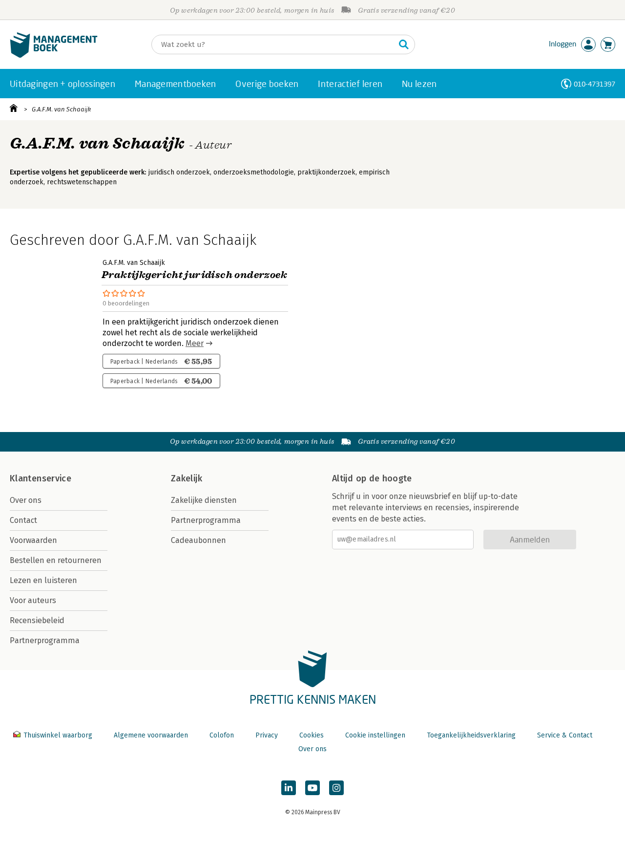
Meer (195, 343)
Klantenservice (40, 478)
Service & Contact (564, 735)
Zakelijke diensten (204, 500)
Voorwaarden (33, 540)
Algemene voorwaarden (151, 735)
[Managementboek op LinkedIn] (288, 787)
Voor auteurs (33, 600)
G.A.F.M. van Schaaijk (61, 109)
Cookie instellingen (375, 735)
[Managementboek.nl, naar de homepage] (54, 55)
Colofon (221, 735)
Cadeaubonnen (198, 540)
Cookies (311, 735)
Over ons (26, 500)
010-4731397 (594, 84)
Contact (23, 520)
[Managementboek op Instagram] (336, 787)
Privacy (266, 735)
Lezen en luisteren (43, 580)
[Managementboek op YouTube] (312, 787)
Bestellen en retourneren (56, 560)
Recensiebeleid (37, 620)
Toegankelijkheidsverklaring (471, 735)
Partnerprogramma (45, 640)
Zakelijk (186, 478)
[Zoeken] (404, 44)
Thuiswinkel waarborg (57, 735)
